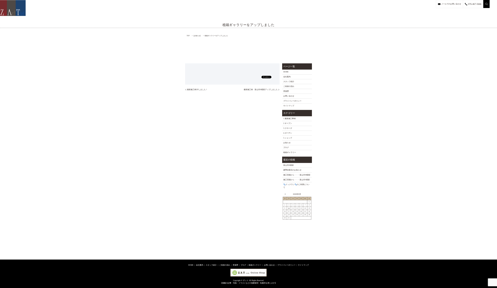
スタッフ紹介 (288, 82)
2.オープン (287, 123)
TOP (188, 36)
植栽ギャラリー (289, 152)
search (486, 4)
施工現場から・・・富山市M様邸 (296, 175)
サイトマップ (288, 106)
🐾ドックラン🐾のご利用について (296, 186)
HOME (286, 72)
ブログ (286, 147)
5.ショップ (287, 138)
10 (289, 208)
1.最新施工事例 (289, 118)
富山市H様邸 (288, 165)
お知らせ (197, 36)
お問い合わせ (288, 96)
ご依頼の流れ (288, 86)
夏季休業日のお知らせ (292, 170)
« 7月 (286, 194)
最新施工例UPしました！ (197, 90)
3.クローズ (287, 128)
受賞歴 (286, 91)
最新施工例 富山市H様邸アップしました (261, 90)
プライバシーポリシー (292, 101)
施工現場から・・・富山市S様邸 (296, 180)
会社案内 (287, 77)
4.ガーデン (287, 133)
